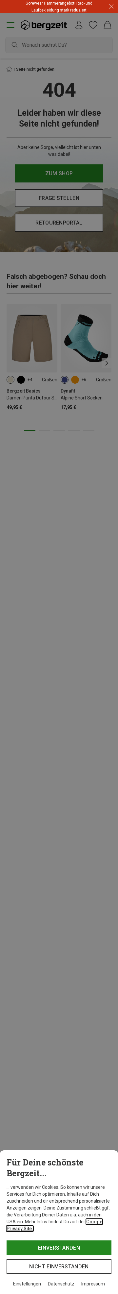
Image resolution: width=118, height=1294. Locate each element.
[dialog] (59, 1222)
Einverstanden (59, 1248)
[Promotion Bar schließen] (111, 7)
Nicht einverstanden (58, 1266)
